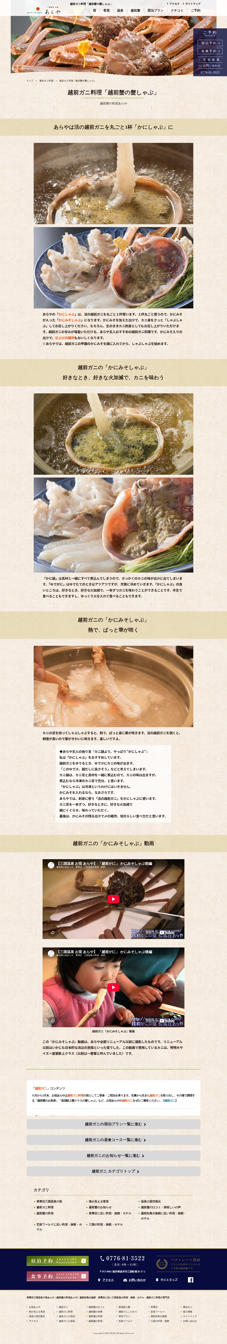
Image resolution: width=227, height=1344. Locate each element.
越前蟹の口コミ (97, 1307)
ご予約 (195, 10)
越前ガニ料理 (45, 1207)
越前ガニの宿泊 (67, 1316)
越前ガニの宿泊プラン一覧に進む (113, 1124)
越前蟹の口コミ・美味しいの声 (161, 1207)
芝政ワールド (125, 1321)
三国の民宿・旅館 (160, 1321)
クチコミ (177, 10)
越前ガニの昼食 (67, 1321)
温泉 (120, 10)
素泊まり (187, 1307)
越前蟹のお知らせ (100, 1207)
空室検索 (212, 59)
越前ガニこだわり (128, 1311)
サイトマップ (193, 3)
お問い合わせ (212, 65)
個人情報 (187, 1311)
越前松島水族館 (159, 1316)
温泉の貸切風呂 (151, 1201)
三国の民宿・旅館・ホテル (106, 1224)
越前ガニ (170, 1100)
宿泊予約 (209, 43)
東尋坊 (154, 1307)
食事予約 (209, 51)
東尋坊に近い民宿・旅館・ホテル (110, 1213)
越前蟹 (135, 10)
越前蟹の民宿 (45, 1213)
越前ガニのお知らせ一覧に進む (113, 1155)
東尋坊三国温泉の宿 (49, 1201)
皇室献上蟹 (124, 1307)
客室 (106, 10)
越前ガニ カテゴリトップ (113, 1171)
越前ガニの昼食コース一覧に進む (113, 1140)
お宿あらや (34, 1307)
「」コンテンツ (48, 1088)
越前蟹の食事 (96, 1311)
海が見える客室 (99, 1201)
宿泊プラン (156, 10)
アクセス (174, 3)
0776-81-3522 (210, 72)
